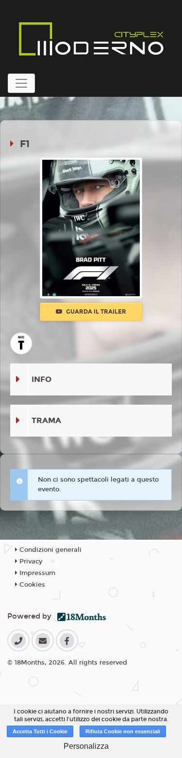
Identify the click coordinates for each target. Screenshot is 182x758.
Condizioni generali (49, 550)
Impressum (36, 573)
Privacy (29, 561)
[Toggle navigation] (21, 83)
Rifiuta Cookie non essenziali (122, 731)
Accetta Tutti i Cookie (40, 731)
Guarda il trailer (95, 311)
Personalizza (86, 746)
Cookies (31, 585)
